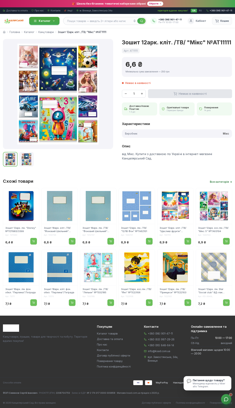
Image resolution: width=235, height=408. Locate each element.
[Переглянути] (34, 193)
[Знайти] (141, 21)
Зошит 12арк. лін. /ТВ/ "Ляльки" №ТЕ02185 (95, 291)
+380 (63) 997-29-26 (161, 339)
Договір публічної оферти (113, 355)
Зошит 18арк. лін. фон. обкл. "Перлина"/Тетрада (20, 291)
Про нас (39, 10)
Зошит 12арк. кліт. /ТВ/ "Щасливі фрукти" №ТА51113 (173, 229)
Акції (70, 10)
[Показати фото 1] (10, 159)
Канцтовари (46, 32)
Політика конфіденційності (114, 366)
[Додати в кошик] (33, 241)
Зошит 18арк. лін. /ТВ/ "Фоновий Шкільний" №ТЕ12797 (95, 229)
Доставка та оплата (17, 10)
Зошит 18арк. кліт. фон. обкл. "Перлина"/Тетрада (59, 291)
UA (194, 10)
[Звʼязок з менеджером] (226, 399)
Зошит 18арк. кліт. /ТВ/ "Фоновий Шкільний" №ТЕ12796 (57, 229)
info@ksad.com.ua (159, 351)
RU (200, 10)
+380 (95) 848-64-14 (161, 345)
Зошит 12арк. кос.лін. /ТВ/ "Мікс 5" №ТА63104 (213, 229)
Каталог (44, 20)
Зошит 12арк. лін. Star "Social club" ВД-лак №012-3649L (210, 291)
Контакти (55, 10)
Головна (15, 32)
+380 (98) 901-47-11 (160, 333)
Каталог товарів (107, 333)
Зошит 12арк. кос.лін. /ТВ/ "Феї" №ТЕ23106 (136, 291)
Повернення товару (110, 361)
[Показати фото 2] (26, 159)
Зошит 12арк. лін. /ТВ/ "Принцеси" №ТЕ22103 (173, 291)
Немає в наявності (193, 93)
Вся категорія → (221, 181)
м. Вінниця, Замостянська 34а (96, 10)
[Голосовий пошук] (134, 21)
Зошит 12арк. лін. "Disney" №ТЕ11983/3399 (20, 229)
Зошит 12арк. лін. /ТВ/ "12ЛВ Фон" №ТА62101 (134, 229)
